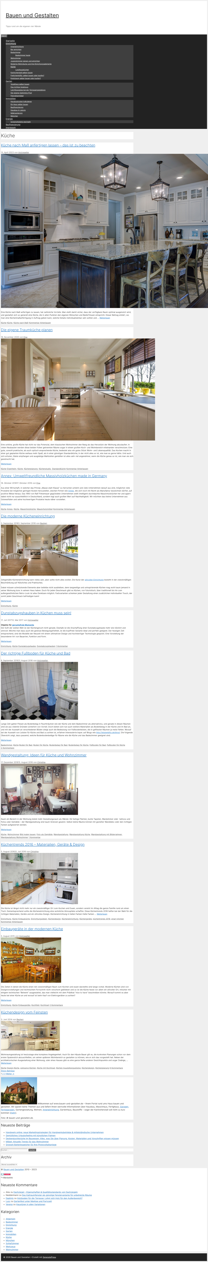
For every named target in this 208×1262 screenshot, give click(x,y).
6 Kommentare (116, 1068)
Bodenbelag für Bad (58, 745)
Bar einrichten (16, 49)
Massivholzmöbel (45, 509)
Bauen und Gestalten (32, 15)
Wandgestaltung (61, 834)
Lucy (8, 1201)
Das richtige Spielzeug (19, 87)
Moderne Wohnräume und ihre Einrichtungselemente (31, 64)
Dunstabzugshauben (46, 646)
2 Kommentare (7, 748)
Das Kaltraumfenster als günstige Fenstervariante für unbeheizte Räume (57, 1195)
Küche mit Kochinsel (46, 1068)
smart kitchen (117, 919)
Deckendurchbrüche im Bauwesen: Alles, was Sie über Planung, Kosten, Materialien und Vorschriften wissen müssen (62, 1138)
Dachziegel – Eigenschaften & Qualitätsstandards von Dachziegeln (45, 1192)
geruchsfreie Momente (23, 625)
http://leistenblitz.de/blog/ (108, 732)
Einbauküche (24, 919)
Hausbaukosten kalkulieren (21, 101)
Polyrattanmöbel (17, 96)
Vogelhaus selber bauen (20, 84)
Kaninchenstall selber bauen (22, 73)
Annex (71, 491)
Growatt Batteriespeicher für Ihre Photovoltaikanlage (31, 1144)
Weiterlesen (105, 318)
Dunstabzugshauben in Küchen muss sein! (36, 613)
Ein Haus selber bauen (19, 104)
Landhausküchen (22, 70)
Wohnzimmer (16, 58)
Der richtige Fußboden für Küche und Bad (35, 653)
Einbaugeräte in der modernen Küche (32, 929)
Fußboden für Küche (116, 745)
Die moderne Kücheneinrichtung (28, 516)
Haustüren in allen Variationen (30, 1204)
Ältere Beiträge (8, 1071)
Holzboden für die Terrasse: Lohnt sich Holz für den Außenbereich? (49, 1198)
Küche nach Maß (20, 322)
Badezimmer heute (22, 55)
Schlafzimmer (12, 1243)
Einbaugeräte (24, 1005)
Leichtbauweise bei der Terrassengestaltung (28, 90)
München (14, 116)
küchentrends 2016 (101, 919)
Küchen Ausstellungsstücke (68, 1068)
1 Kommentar (62, 646)
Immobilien (11, 98)
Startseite (10, 41)
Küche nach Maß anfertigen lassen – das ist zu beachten (48, 145)
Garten (9, 81)
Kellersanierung (17, 113)
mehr (13, 1113)
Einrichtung (11, 43)
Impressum (11, 127)
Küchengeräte (85, 919)
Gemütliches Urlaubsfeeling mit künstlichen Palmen (30, 1135)
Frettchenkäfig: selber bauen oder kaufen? (27, 75)
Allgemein (10, 1219)
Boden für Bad (25, 745)
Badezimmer (15, 52)
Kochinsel (44, 1005)
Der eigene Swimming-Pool (21, 93)
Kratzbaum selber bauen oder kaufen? (26, 78)
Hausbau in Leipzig (18, 110)
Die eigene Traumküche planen (27, 330)
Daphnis (10, 1198)
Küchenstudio (45, 468)
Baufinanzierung (17, 107)
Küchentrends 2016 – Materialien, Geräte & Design (42, 844)
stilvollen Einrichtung (94, 580)
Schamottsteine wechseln (21, 122)
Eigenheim (11, 468)
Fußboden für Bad (98, 745)
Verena (9, 1204)
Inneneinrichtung (17, 47)
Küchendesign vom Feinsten (24, 1012)
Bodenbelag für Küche (78, 745)
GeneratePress (49, 1257)
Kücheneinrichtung (70, 919)
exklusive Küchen (28, 1068)
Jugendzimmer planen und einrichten (25, 61)
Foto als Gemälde (44, 834)
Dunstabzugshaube (27, 646)
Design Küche (13, 1068)
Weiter (10, 1074)
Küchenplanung (31, 468)
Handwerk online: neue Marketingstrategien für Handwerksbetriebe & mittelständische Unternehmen (55, 1132)
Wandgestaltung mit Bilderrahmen (106, 834)
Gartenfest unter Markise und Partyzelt (33, 1201)
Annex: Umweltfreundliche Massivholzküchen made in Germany (54, 476)
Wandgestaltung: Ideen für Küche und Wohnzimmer (44, 755)
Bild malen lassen (28, 834)
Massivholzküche (28, 509)
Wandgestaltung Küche (79, 834)
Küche (13, 67)
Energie (9, 119)
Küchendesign (54, 919)
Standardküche (59, 468)
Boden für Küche (40, 745)
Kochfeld (35, 1005)
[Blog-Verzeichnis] (6, 1174)
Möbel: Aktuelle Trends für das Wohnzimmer (27, 1141)
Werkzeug (10, 1246)
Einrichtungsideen (39, 919)
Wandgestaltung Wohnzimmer (14, 837)
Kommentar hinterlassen (40, 322)
